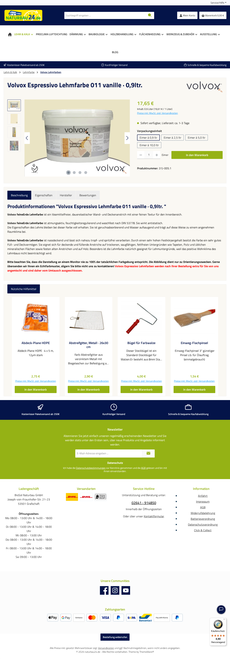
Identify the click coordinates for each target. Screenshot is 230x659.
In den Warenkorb (197, 155)
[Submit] (148, 453)
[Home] (10, 34)
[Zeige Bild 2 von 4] (74, 172)
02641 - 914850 (144, 502)
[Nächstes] (127, 138)
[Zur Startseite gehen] (23, 15)
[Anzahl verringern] (140, 155)
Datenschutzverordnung (203, 524)
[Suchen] (150, 15)
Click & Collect (202, 530)
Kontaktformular (154, 516)
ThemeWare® (146, 652)
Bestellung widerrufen (115, 637)
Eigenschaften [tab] (43, 195)
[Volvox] (205, 86)
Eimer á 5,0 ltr (196, 137)
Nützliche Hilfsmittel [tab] (23, 289)
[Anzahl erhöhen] (156, 155)
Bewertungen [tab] (87, 195)
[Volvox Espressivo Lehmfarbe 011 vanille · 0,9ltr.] (77, 138)
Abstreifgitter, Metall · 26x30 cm (88, 345)
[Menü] (224, 620)
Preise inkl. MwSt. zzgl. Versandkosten (157, 113)
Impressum (203, 501)
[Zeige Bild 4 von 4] (85, 172)
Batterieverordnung (203, 519)
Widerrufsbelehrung (203, 513)
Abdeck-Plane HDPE (36, 343)
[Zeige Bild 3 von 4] (80, 172)
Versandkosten (106, 648)
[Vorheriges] (27, 138)
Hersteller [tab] (66, 195)
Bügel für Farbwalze (141, 343)
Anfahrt (203, 496)
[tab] (19, 195)
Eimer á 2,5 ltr (172, 137)
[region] (69, 138)
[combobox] (105, 15)
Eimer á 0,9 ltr (148, 137)
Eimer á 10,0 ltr (149, 145)
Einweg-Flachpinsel (194, 343)
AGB (143, 468)
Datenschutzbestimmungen (91, 468)
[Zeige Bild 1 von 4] (68, 172)
